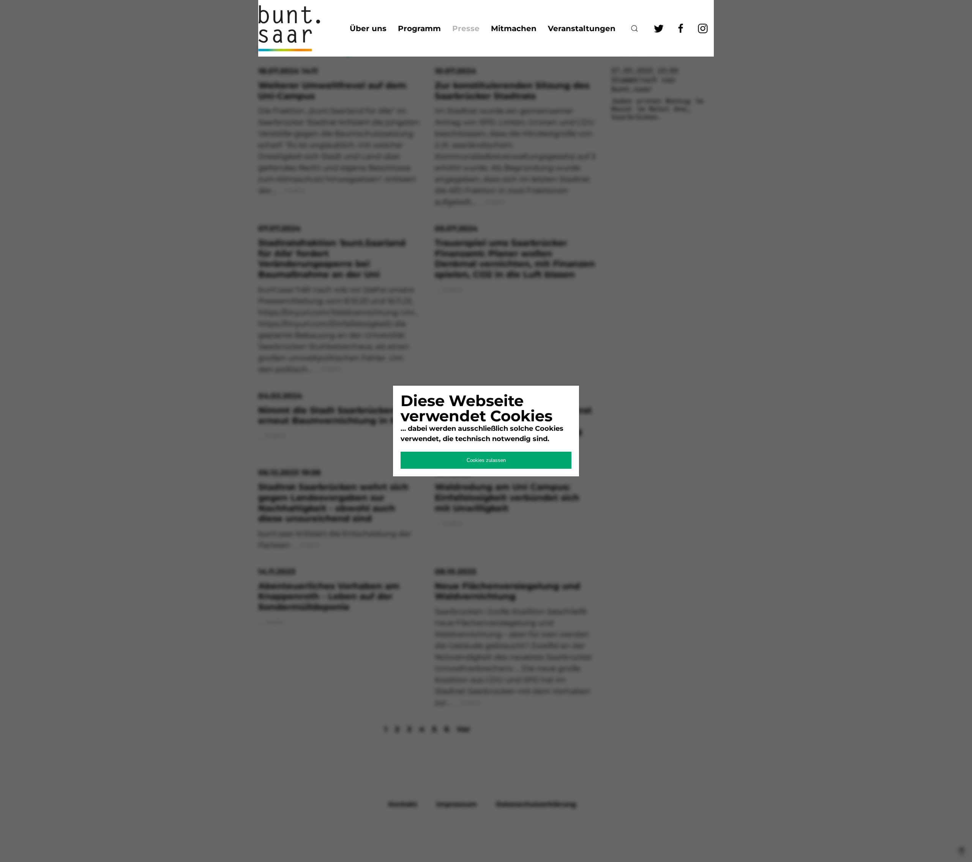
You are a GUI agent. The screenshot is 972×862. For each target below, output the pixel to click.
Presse (466, 28)
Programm (419, 28)
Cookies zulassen (486, 460)
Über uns (368, 28)
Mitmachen (513, 28)
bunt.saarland (296, 28)
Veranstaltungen (581, 28)
